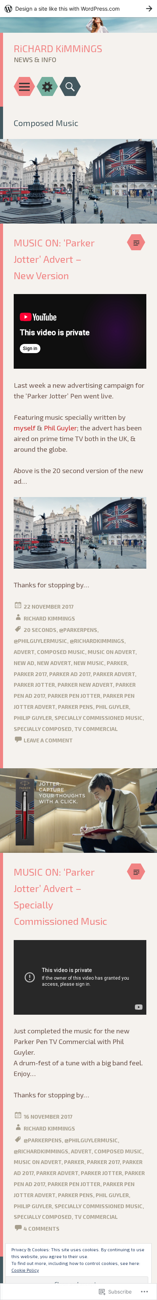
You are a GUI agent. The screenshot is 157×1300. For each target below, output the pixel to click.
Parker (117, 663)
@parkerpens (78, 630)
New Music (89, 663)
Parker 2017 (30, 674)
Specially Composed (43, 729)
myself (24, 428)
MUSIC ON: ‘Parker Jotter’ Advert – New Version (54, 259)
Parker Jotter (34, 684)
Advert (24, 652)
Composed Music (61, 652)
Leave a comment (48, 740)
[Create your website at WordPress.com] (78, 8)
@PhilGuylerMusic (40, 641)
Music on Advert (111, 652)
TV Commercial (96, 729)
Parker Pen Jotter (74, 695)
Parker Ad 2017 (69, 674)
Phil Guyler (60, 428)
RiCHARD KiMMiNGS (58, 48)
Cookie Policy (25, 1270)
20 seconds (40, 630)
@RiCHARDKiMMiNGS (97, 641)
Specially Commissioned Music (98, 718)
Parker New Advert (85, 684)
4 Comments (41, 1228)
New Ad (24, 663)
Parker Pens (75, 707)
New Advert (54, 663)
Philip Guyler (33, 718)
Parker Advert (114, 674)
